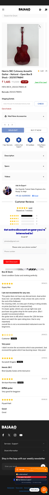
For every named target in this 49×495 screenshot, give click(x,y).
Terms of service (28, 488)
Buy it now (36, 130)
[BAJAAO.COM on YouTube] (21, 435)
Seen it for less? (40, 82)
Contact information (24, 491)
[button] (14, 216)
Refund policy (10, 488)
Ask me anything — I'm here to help (31, 482)
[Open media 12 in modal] (40, 26)
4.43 (30, 208)
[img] (7, 283)
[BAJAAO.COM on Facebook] (3, 435)
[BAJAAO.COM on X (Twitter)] (9, 435)
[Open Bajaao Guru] (44, 489)
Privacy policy (19, 488)
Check (41, 104)
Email (36, 196)
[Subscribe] (43, 466)
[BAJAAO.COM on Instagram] (15, 435)
